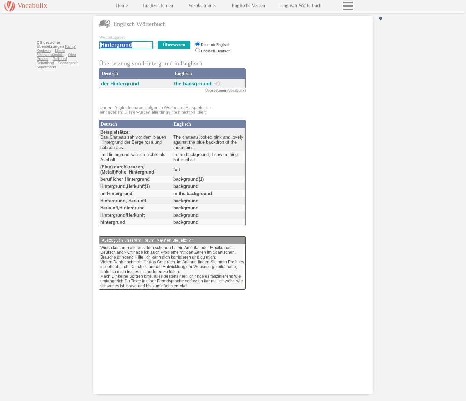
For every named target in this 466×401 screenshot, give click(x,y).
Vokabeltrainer (202, 5)
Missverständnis (50, 55)
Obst (72, 55)
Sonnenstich (68, 63)
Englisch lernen (158, 5)
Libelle (60, 51)
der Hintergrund (120, 83)
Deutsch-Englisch (215, 45)
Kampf (70, 46)
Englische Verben (248, 5)
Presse (42, 59)
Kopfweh (44, 51)
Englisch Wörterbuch (300, 5)
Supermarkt (46, 67)
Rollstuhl (60, 59)
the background (193, 83)
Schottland (45, 63)
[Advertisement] (310, 77)
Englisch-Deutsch (215, 51)
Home (122, 5)
